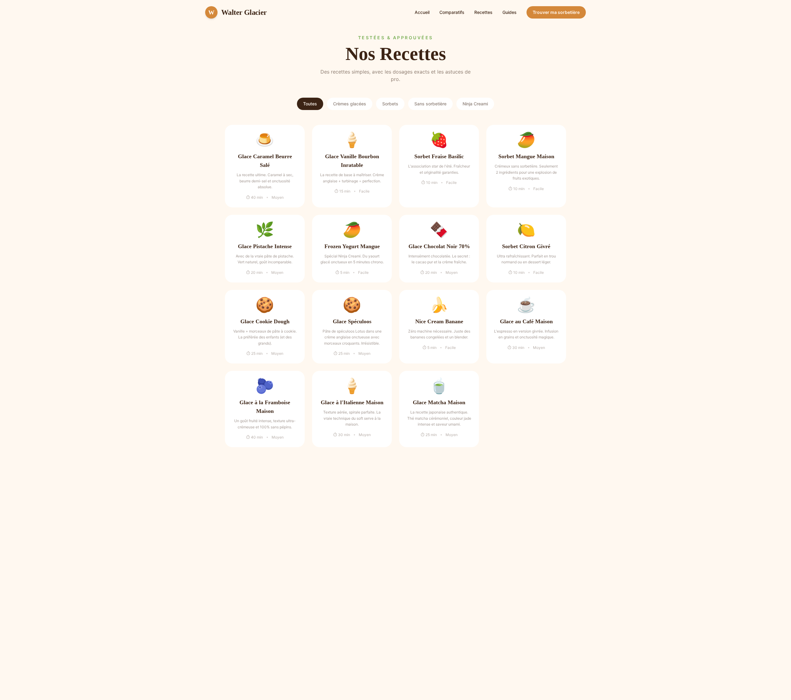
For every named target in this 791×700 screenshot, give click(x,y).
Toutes (310, 103)
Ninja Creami (475, 103)
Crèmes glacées (349, 103)
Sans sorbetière (430, 103)
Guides (509, 12)
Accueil (422, 12)
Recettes (483, 12)
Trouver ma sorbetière (556, 12)
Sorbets (390, 103)
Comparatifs (451, 12)
